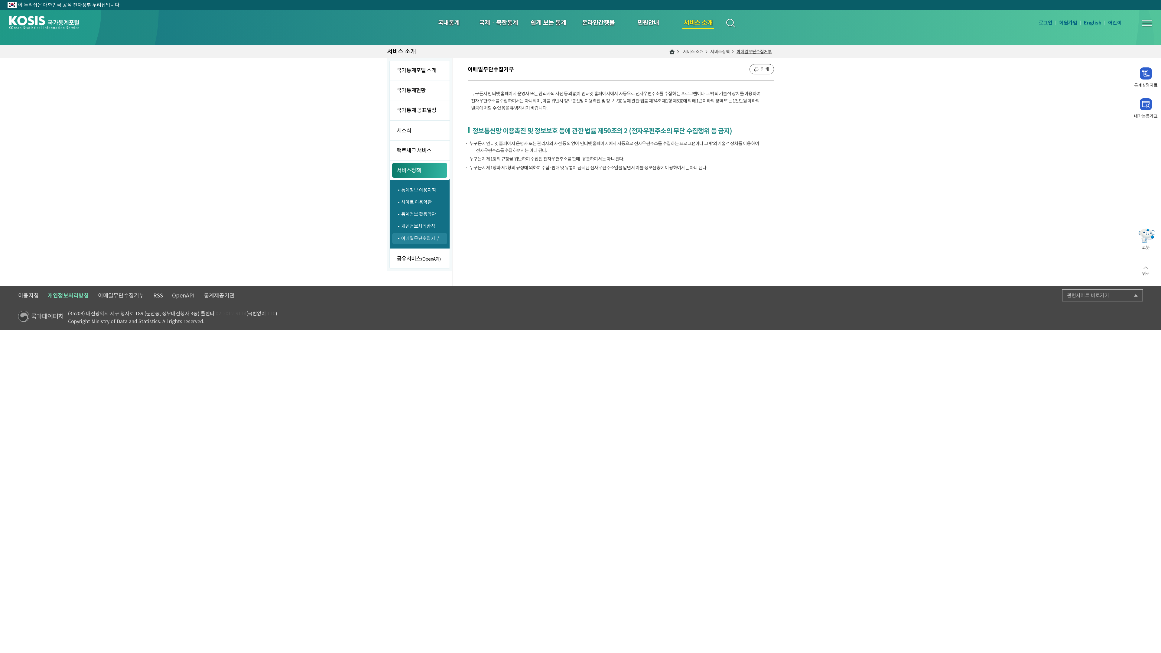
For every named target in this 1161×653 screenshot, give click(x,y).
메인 (672, 52)
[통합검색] (730, 23)
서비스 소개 (693, 51)
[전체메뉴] (1147, 23)
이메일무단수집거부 (754, 51)
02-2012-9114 (231, 313)
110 (271, 313)
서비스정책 (720, 51)
